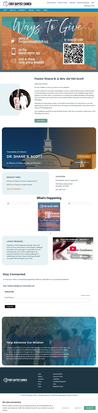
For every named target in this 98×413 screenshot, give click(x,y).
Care (45, 10)
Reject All (78, 408)
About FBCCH (51, 3)
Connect (22, 10)
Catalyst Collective (72, 395)
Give (92, 3)
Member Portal (89, 6)
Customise (65, 408)
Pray (38, 10)
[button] (5, 216)
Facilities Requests (83, 3)
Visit (5, 10)
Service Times (62, 3)
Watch (13, 10)
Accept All (90, 408)
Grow (31, 10)
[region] (49, 406)
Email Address (10, 297)
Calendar (72, 3)
